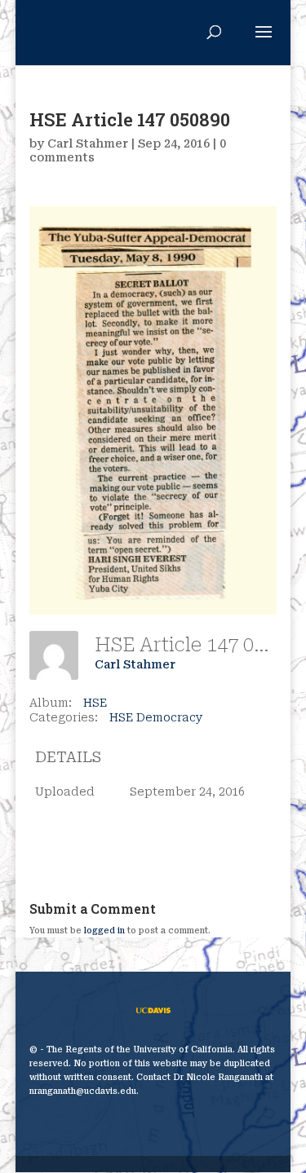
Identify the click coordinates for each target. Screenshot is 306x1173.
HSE (95, 702)
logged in (104, 930)
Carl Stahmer (87, 143)
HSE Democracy (156, 717)
